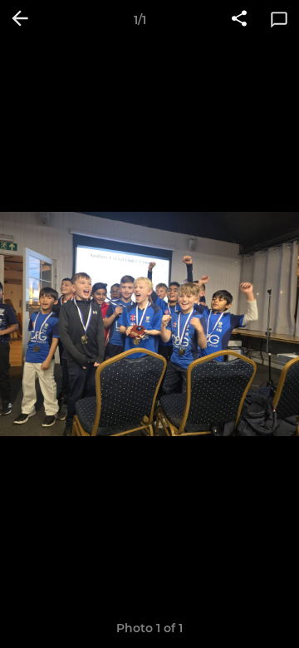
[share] (239, 20)
